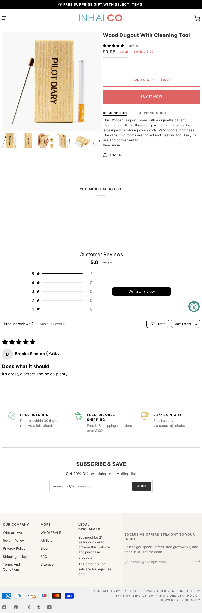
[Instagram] (28, 607)
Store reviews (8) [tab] (54, 324)
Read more (111, 145)
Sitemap (47, 564)
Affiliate (47, 540)
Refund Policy (186, 591)
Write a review (141, 291)
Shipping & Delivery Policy (174, 595)
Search (132, 591)
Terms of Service (129, 595)
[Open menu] (9, 18)
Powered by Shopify (180, 600)
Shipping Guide (152, 113)
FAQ (44, 557)
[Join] (196, 561)
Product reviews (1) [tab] (20, 324)
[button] (114, 46)
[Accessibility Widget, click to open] (194, 306)
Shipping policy (15, 557)
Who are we (12, 533)
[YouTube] (49, 607)
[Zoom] (11, 121)
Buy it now (151, 96)
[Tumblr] (38, 607)
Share (115, 155)
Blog (44, 548)
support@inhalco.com (176, 426)
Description (115, 113)
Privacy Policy (14, 548)
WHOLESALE (51, 533)
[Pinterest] (16, 607)
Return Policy (13, 540)
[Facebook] (4, 607)
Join (141, 486)
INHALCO (104, 591)
